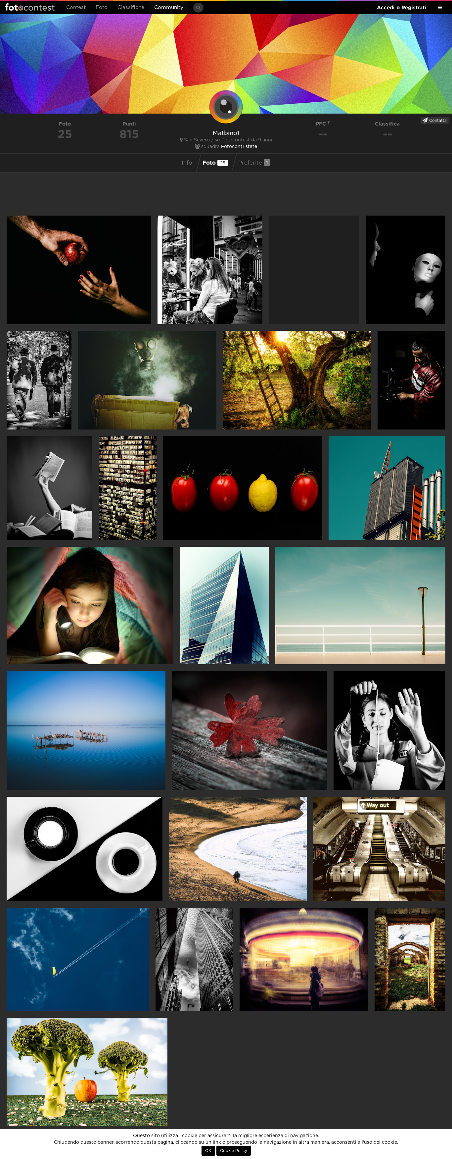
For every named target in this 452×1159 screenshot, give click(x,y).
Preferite (253, 163)
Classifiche (130, 7)
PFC (322, 123)
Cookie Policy (233, 1151)
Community (168, 7)
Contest (76, 7)
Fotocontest (30, 7)
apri (79, 270)
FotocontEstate (239, 146)
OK (208, 1151)
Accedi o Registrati (401, 7)
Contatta (437, 121)
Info (187, 163)
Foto (102, 7)
